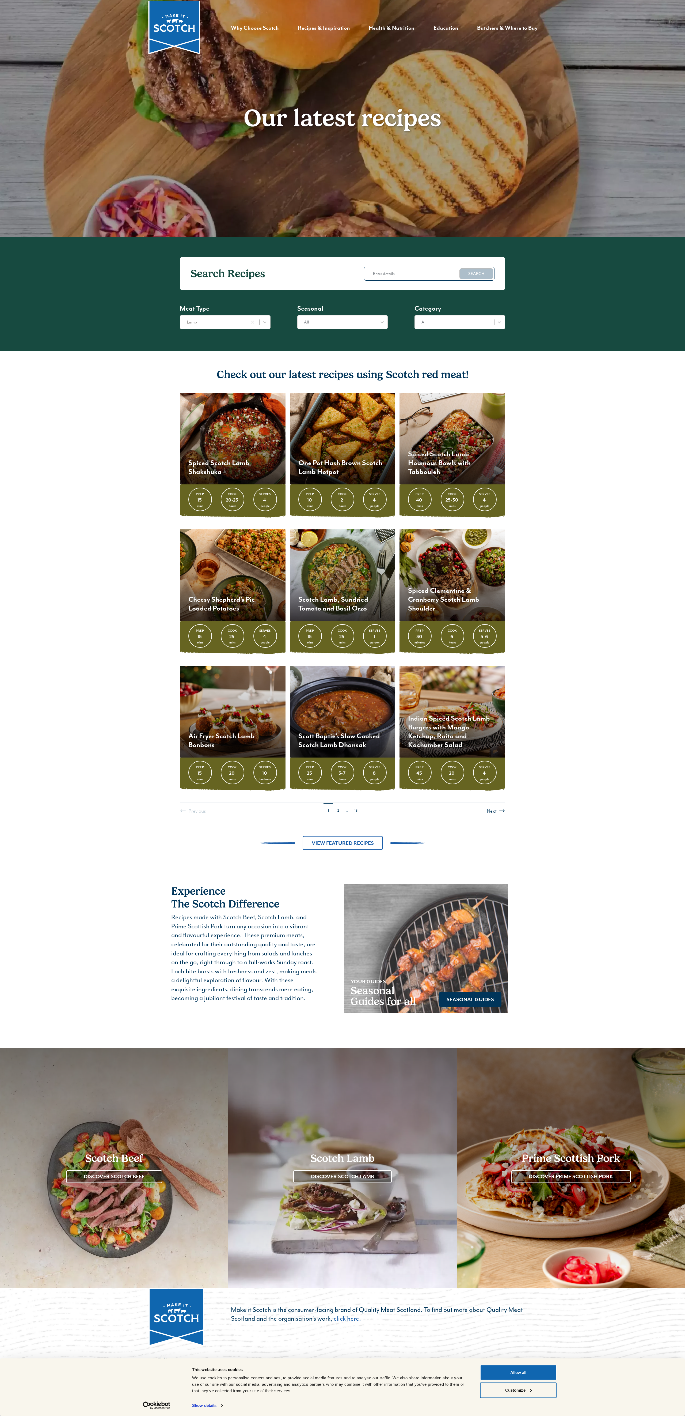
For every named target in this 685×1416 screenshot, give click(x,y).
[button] (252, 322)
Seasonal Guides (470, 999)
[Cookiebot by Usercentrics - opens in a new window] (156, 1406)
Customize (515, 1390)
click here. (347, 1318)
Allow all (518, 1372)
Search (476, 273)
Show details (204, 1405)
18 (356, 810)
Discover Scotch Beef (114, 1176)
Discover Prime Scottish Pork (571, 1176)
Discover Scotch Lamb (342, 1176)
